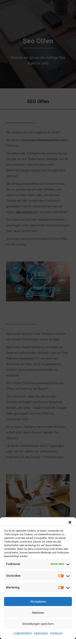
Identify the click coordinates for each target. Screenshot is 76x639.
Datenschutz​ (41, 633)
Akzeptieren (38, 601)
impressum (56, 633)
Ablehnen (38, 612)
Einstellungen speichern (38, 623)
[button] (70, 522)
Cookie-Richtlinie (23, 633)
